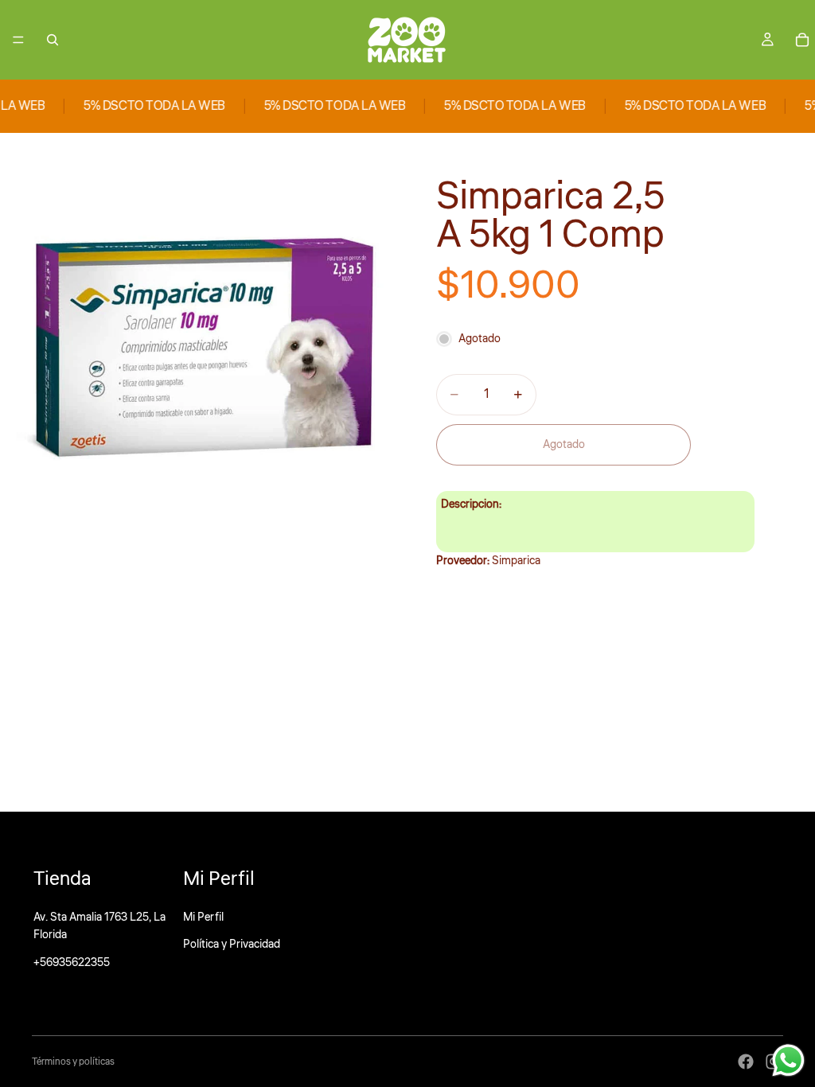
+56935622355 (71, 963)
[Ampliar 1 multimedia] (204, 336)
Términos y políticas (73, 1062)
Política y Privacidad (231, 945)
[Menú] (18, 39)
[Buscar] (52, 39)
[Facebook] (745, 1061)
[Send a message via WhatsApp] (788, 1060)
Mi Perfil (203, 917)
